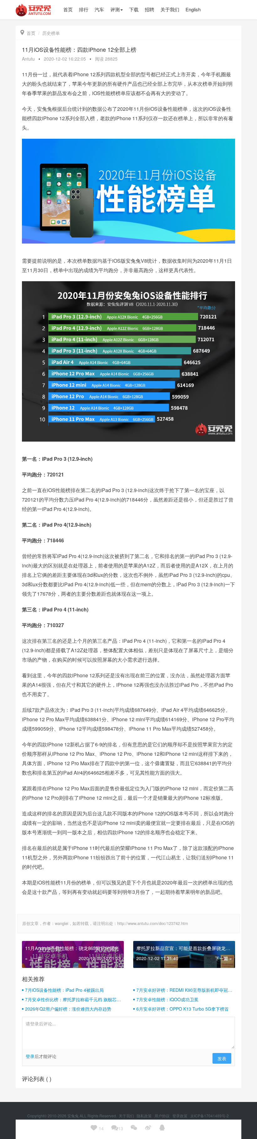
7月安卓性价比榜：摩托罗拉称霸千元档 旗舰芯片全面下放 (73, 999)
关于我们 (127, 1115)
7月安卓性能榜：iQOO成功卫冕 (167, 999)
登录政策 (180, 1115)
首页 (27, 33)
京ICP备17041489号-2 (209, 1115)
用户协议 (162, 1115)
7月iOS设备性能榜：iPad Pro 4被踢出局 (64, 990)
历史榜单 (51, 33)
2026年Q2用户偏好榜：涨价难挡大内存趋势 (68, 1009)
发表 (222, 1058)
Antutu (28, 59)
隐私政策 (145, 1115)
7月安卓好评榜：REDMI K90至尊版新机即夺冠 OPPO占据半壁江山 (182, 990)
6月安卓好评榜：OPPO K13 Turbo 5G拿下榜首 (182, 1009)
